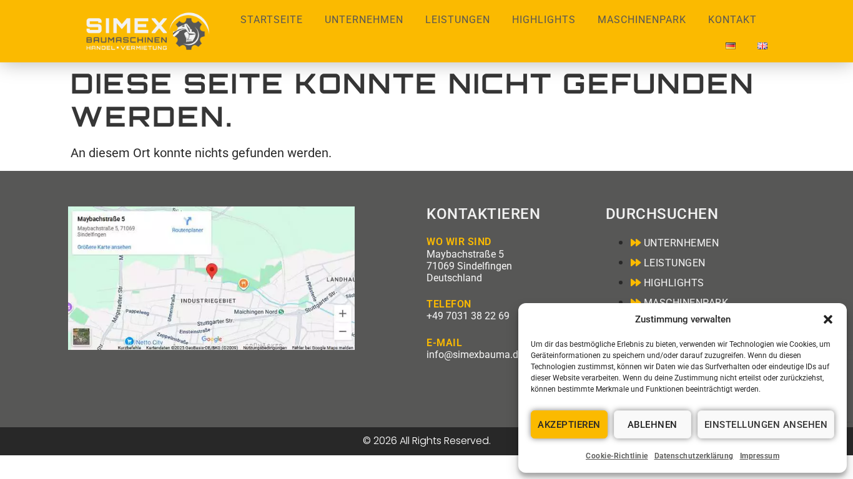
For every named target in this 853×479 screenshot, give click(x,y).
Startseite (271, 20)
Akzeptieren (569, 424)
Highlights (544, 20)
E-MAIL (444, 343)
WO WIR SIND (458, 242)
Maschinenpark (642, 20)
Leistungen (457, 20)
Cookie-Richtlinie (617, 456)
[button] (828, 319)
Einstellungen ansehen (766, 424)
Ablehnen (653, 424)
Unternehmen (364, 20)
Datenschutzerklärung (694, 456)
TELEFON (448, 304)
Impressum (760, 456)
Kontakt (732, 20)
